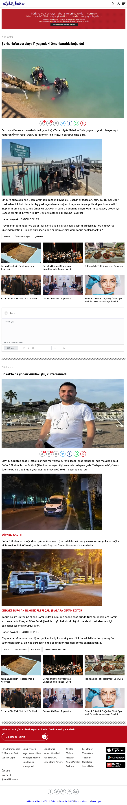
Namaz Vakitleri (51, 753)
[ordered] (42, 348)
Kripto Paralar (73, 761)
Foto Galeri (87, 748)
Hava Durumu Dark (11, 748)
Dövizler (70, 753)
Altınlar (69, 748)
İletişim (40, 801)
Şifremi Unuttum (10, 779)
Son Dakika (28, 761)
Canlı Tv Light (8, 757)
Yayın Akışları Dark (32, 753)
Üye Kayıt (6, 775)
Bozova (7, 236)
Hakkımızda (31, 801)
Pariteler (70, 766)
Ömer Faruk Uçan (22, 236)
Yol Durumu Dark (10, 753)
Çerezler (64, 801)
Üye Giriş (6, 770)
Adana (6, 649)
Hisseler (70, 757)
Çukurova (35, 649)
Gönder (11, 348)
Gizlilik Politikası (52, 801)
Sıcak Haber (88, 766)
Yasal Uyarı (96, 801)
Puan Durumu (50, 757)
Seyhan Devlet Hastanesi (55, 649)
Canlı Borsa (49, 748)
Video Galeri (88, 753)
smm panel (28, 766)
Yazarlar (86, 757)
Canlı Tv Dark (29, 748)
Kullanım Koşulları (83, 801)
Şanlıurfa (39, 236)
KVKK (71, 801)
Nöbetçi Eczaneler (32, 757)
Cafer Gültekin (20, 649)
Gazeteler (87, 761)
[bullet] (46, 348)
